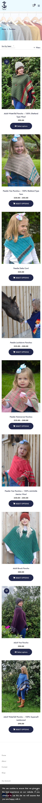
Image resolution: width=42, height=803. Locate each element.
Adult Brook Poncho (21, 568)
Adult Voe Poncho (21, 642)
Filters (38, 47)
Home (4, 29)
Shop (3, 773)
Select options (22, 126)
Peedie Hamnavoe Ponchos (21, 416)
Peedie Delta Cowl (21, 268)
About (4, 761)
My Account (6, 781)
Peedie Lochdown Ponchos (21, 342)
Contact (4, 767)
